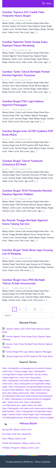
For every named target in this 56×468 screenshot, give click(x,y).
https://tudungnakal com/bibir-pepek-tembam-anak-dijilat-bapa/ (26, 416)
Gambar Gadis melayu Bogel (21, 414)
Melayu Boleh (28, 423)
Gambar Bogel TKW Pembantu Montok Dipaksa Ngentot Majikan (27, 192)
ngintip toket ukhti (15, 402)
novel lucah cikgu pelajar (29, 377)
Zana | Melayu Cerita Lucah (14, 438)
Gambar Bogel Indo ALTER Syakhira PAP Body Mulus (29, 356)
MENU (49, 3)
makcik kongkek (47, 417)
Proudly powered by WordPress (19, 461)
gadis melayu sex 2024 (32, 405)
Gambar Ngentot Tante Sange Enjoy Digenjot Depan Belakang (25, 43)
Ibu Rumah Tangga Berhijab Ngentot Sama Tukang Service (25, 222)
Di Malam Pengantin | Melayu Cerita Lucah (20, 447)
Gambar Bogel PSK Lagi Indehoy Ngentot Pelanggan (23, 103)
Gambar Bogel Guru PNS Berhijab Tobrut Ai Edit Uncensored (23, 281)
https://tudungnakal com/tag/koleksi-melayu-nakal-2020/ (23, 373)
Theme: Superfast (42, 461)
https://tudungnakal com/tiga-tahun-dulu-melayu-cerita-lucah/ (26, 391)
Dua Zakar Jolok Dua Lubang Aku (16, 433)
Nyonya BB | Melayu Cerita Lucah (17, 429)
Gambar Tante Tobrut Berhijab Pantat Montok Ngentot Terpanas (26, 73)
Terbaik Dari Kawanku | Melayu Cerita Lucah (21, 443)
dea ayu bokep (41, 374)
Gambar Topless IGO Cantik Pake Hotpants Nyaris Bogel (23, 13)
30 (35, 309)
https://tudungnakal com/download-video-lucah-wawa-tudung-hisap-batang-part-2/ (27, 395)
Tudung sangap (20, 371)
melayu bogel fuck (10, 377)
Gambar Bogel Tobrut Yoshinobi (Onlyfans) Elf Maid (22, 162)
